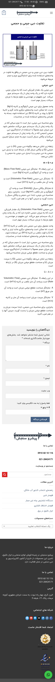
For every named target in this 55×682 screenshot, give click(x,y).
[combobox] (27, 526)
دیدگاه (46, 342)
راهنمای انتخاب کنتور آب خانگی (38, 490)
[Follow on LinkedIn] (35, 618)
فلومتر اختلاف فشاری (43, 505)
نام (48, 366)
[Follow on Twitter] (43, 618)
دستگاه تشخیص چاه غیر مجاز (39, 500)
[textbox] (28, 526)
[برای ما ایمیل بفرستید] (39, 618)
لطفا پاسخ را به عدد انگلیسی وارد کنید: (33, 403)
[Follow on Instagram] (47, 618)
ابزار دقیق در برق (45, 510)
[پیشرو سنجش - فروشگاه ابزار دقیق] (27, 13)
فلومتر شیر (48, 495)
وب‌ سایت (45, 390)
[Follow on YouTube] (31, 618)
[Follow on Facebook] (51, 618)
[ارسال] (4, 474)
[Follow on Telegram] (27, 618)
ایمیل (47, 378)
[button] (51, 13)
